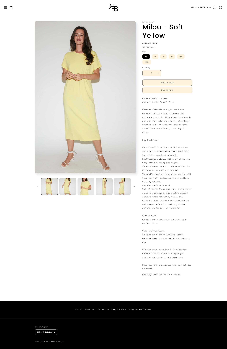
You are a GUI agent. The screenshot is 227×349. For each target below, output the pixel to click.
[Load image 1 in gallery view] (49, 186)
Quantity (146, 68)
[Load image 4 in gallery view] (104, 186)
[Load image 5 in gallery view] (122, 186)
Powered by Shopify (57, 341)
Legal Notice (119, 309)
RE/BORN (45, 341)
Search (78, 309)
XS (146, 56)
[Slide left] (37, 186)
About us (89, 309)
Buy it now (167, 90)
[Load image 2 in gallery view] (67, 186)
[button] (5, 7)
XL (182, 57)
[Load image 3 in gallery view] (86, 186)
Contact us (103, 309)
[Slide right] (134, 186)
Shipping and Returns (140, 309)
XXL (148, 62)
